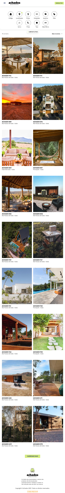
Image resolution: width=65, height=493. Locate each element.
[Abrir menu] (4, 3)
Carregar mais (32, 456)
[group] (10, 15)
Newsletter (59, 3)
